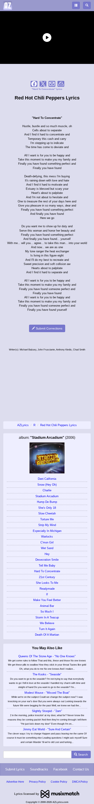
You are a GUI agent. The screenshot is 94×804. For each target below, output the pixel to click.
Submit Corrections (48, 328)
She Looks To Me (47, 582)
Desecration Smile (47, 559)
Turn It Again (47, 629)
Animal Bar (47, 606)
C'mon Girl (47, 542)
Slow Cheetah (47, 513)
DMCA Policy (80, 781)
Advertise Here (15, 781)
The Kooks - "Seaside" (47, 674)
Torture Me (47, 519)
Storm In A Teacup (47, 617)
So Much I (47, 611)
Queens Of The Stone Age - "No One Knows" (47, 656)
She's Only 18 (47, 507)
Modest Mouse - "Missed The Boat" (47, 692)
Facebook (60, 769)
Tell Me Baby (47, 565)
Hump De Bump (47, 502)
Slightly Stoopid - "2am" (47, 711)
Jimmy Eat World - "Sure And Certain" (47, 729)
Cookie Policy (59, 781)
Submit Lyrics (15, 769)
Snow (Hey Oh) (47, 484)
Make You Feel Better (47, 600)
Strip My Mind (47, 525)
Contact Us (81, 769)
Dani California (47, 478)
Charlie (47, 490)
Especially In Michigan (47, 531)
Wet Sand (47, 548)
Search (82, 754)
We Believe (47, 623)
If (47, 594)
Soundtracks (39, 769)
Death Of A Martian (47, 634)
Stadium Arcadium (47, 496)
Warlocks (47, 536)
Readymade (47, 588)
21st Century (47, 577)
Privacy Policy (37, 781)
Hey (47, 554)
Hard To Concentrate (47, 571)
